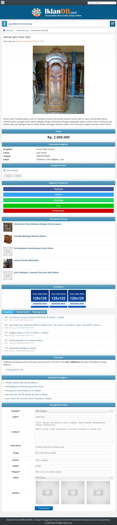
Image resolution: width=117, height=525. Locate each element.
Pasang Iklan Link (15, 369)
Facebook (58, 189)
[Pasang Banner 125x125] (40, 299)
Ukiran (18, 176)
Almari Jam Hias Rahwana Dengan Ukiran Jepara (37, 224)
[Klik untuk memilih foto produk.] (47, 492)
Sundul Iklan (58, 211)
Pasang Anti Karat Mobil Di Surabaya (23, 390)
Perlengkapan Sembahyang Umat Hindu (33, 248)
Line (58, 205)
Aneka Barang (12, 170)
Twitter (58, 194)
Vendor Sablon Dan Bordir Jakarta (21, 382)
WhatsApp (58, 200)
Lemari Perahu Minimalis (26, 260)
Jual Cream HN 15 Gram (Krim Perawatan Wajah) (28, 398)
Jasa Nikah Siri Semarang (20, 24)
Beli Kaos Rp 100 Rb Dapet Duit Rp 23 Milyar (26, 394)
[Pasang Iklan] (112, 24)
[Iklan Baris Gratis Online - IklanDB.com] (58, 16)
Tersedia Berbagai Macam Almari (30, 236)
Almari (8, 176)
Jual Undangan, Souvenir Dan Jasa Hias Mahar (36, 272)
